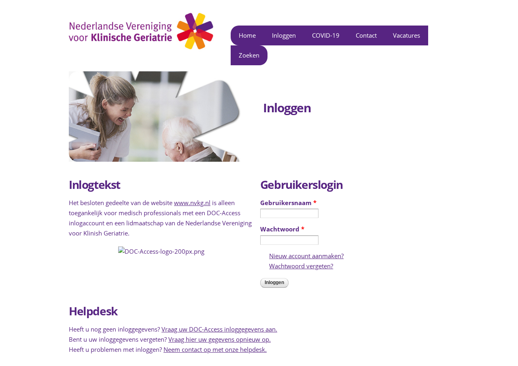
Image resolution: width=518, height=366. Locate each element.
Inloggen (284, 35)
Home (247, 35)
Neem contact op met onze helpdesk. (215, 349)
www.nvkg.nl (192, 203)
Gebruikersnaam (288, 203)
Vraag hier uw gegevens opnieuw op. (219, 339)
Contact (366, 35)
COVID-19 (326, 35)
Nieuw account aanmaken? (306, 256)
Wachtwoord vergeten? (301, 266)
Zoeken (249, 55)
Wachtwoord (282, 229)
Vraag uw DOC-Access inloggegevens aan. (219, 329)
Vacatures (406, 35)
